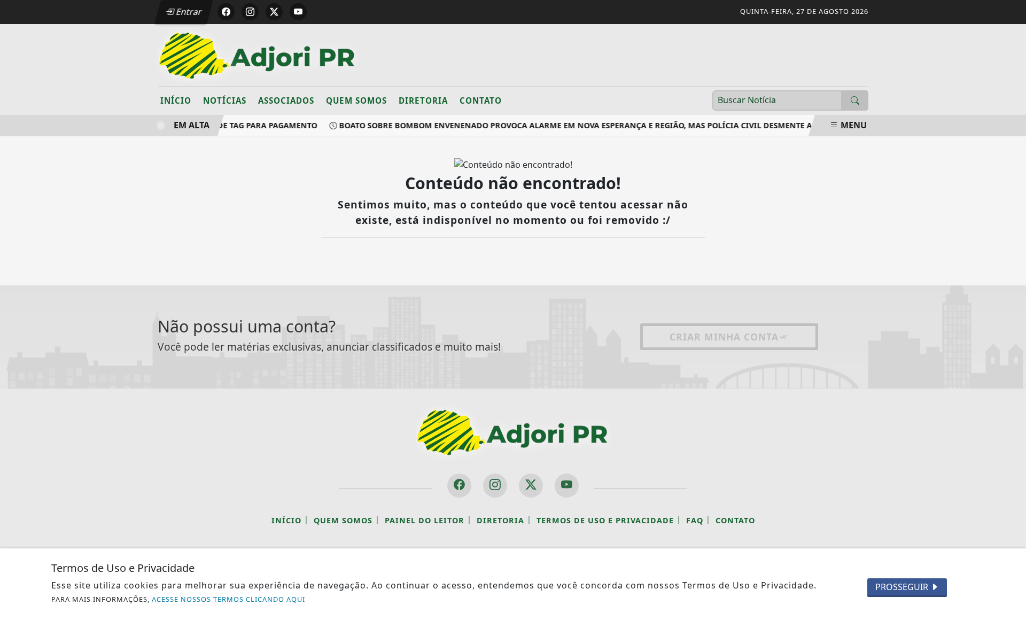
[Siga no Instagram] (250, 11)
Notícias (224, 100)
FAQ (694, 520)
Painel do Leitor (424, 520)
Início (175, 100)
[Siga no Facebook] (226, 11)
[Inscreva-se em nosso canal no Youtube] (567, 486)
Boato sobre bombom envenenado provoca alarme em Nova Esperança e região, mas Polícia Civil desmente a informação (599, 125)
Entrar (188, 12)
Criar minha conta (724, 336)
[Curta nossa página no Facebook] (459, 486)
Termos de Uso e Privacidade (605, 520)
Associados (286, 100)
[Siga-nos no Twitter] (531, 486)
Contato (481, 100)
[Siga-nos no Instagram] (495, 486)
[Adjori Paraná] (258, 54)
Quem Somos (356, 100)
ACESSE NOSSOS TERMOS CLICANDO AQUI (228, 599)
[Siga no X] (274, 11)
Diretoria (423, 100)
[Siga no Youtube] (298, 11)
